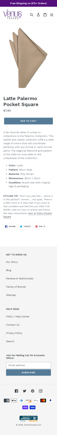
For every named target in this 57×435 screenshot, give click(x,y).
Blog (8, 270)
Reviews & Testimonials (19, 278)
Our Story (12, 261)
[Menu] (51, 14)
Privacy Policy (14, 333)
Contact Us (12, 324)
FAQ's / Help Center (18, 316)
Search (10, 341)
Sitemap (11, 295)
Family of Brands (16, 286)
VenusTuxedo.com (32, 425)
